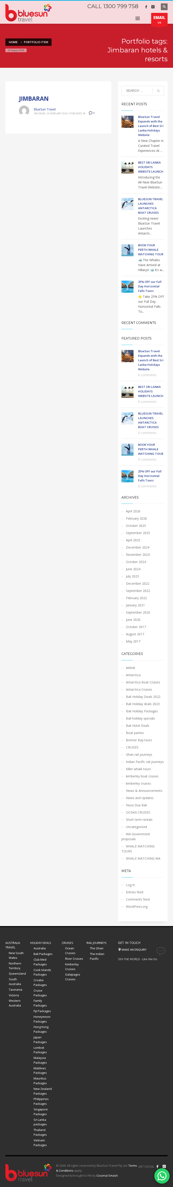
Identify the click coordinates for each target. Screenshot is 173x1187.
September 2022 (138, 591)
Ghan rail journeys (139, 754)
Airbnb (130, 668)
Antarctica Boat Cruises (143, 682)
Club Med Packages (40, 961)
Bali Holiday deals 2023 (143, 704)
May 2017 (133, 641)
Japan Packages (40, 1039)
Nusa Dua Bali (136, 805)
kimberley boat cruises (142, 776)
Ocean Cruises (70, 950)
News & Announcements (144, 790)
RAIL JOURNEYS (96, 943)
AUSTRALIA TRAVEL (12, 945)
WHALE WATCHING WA (143, 858)
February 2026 (136, 518)
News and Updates (140, 798)
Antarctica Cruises (139, 689)
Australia (40, 948)
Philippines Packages (41, 1101)
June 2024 (133, 569)
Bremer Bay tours (139, 740)
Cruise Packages (40, 992)
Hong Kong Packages (41, 1029)
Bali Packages (43, 954)
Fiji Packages (42, 1011)
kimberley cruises (138, 783)
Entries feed (134, 892)
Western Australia (15, 1003)
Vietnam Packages (40, 1142)
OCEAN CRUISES (138, 812)
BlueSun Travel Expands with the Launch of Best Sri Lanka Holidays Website (151, 126)
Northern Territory (15, 965)
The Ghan (96, 948)
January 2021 (135, 605)
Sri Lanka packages (40, 1122)
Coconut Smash (107, 1175)
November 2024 (138, 554)
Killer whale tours (138, 769)
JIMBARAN (34, 98)
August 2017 (135, 634)
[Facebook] (146, 6)
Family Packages (40, 1003)
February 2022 (136, 598)
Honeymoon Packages (42, 1019)
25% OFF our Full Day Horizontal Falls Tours (150, 286)
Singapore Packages (41, 1111)
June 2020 (133, 619)
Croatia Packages (40, 982)
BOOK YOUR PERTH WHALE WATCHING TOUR (150, 249)
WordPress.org (137, 906)
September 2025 (138, 533)
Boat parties (135, 733)
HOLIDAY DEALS (40, 943)
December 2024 (137, 547)
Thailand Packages (40, 1132)
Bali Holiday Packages (142, 711)
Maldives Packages (40, 1070)
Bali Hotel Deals (137, 725)
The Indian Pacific (97, 956)
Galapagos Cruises (72, 976)
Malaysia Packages (40, 1060)
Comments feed (138, 899)
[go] (158, 91)
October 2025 (136, 525)
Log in (130, 885)
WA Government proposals (135, 836)
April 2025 (133, 540)
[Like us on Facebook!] (157, 1166)
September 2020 (138, 612)
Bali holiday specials (140, 718)
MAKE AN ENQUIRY (133, 950)
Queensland (17, 973)
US (159, 19)
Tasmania (15, 990)
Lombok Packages (40, 1050)
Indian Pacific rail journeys (145, 762)
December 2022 (137, 583)
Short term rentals (139, 819)
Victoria (14, 995)
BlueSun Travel (45, 109)
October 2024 (136, 562)
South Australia (15, 981)
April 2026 (133, 511)
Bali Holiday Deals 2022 (143, 696)
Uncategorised (136, 827)
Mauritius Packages (40, 1080)
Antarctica (133, 675)
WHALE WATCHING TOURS (138, 848)
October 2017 (136, 627)
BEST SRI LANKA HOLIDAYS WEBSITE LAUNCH (150, 167)
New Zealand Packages (43, 1091)
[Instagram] (153, 6)
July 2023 (132, 576)
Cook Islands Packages (42, 972)
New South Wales (16, 955)
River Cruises (74, 959)
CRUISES (132, 747)
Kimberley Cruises (72, 966)
